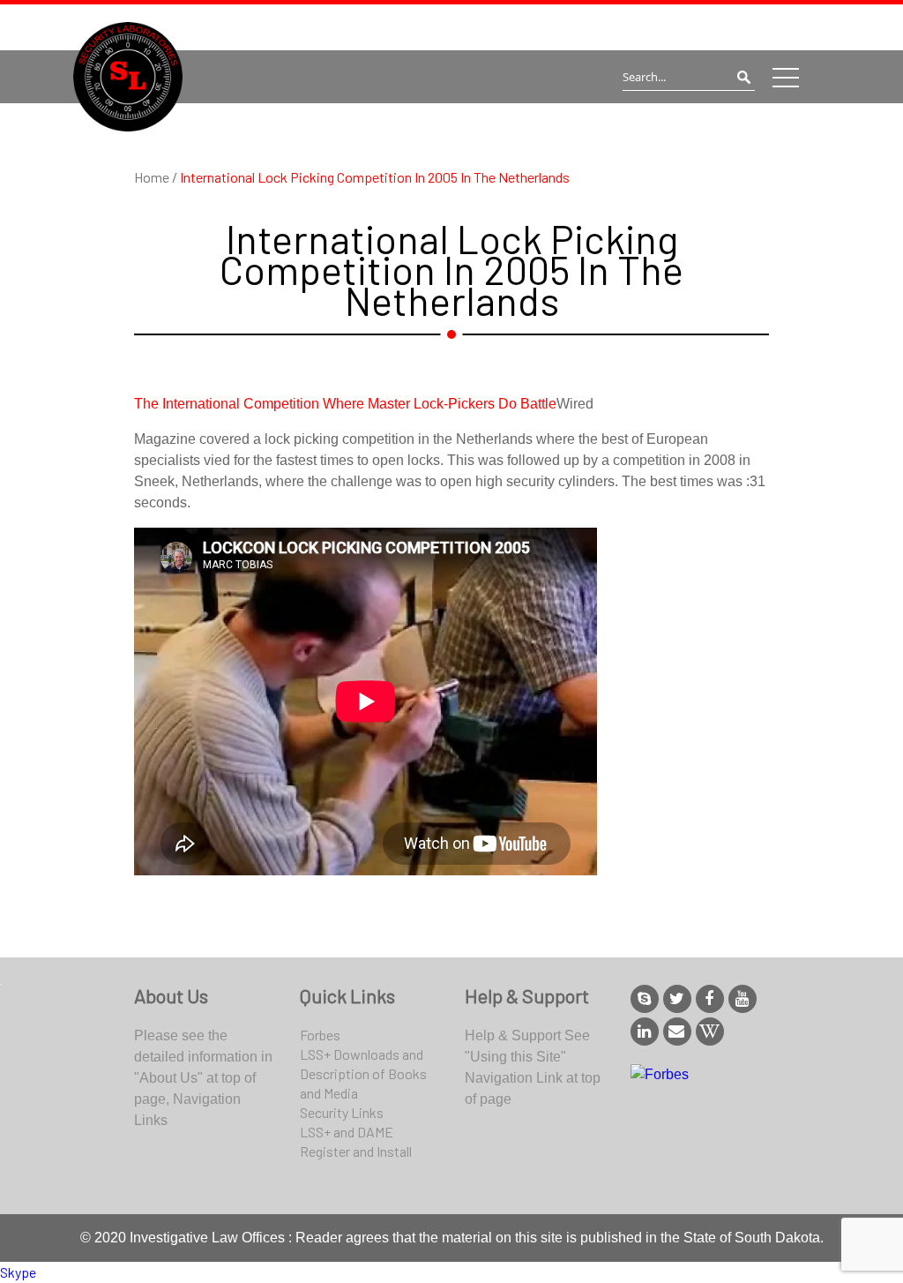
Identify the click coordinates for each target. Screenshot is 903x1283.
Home (153, 177)
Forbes (320, 1034)
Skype (18, 1272)
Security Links (342, 1112)
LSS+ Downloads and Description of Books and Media (363, 1073)
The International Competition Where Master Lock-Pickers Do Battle (345, 403)
